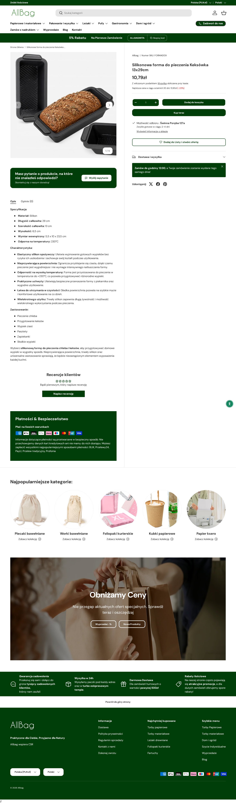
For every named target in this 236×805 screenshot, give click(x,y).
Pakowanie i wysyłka (62, 23)
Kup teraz (179, 112)
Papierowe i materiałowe (25, 23)
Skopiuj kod (159, 37)
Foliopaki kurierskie (118, 533)
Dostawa (103, 727)
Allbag (135, 55)
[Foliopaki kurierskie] (118, 509)
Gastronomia (120, 23)
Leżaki (86, 23)
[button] (229, 404)
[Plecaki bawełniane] (29, 509)
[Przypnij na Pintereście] (165, 184)
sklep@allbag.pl (18, 2)
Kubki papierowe (162, 533)
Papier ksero (206, 533)
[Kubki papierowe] (162, 509)
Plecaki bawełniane (30, 533)
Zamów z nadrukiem (22, 29)
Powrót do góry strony (118, 701)
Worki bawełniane (74, 533)
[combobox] (124, 13)
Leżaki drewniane (158, 740)
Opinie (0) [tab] (27, 201)
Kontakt (77, 29)
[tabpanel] (63, 285)
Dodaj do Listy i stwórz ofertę (181, 142)
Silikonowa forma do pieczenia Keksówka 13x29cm (46, 47)
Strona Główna (17, 47)
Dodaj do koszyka (193, 102)
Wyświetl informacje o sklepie (152, 131)
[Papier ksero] (206, 509)
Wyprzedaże (51, 29)
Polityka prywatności (110, 733)
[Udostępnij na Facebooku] (158, 184)
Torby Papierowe (212, 727)
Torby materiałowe (158, 733)
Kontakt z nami (106, 746)
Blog (65, 29)
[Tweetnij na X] (150, 184)
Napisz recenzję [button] (63, 393)
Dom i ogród (143, 23)
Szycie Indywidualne (214, 746)
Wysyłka (162, 83)
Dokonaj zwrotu (107, 753)
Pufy (101, 23)
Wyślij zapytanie (98, 178)
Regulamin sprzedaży (110, 740)
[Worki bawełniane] (74, 509)
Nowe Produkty (132, 624)
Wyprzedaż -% (103, 624)
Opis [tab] (13, 201)
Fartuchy (153, 753)
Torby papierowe (157, 727)
